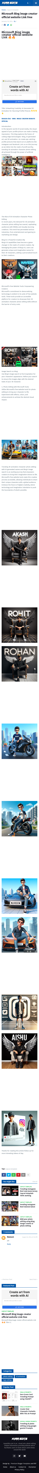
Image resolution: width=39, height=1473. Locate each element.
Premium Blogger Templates (20, 1464)
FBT (35, 1464)
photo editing (7, 1376)
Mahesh (10, 1237)
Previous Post (7, 1279)
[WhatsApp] (11, 25)
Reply (9, 1244)
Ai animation (20, 1376)
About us (13, 1467)
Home (4, 10)
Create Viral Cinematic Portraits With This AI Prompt (28, 1411)
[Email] (23, 1175)
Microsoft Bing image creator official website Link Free (16, 1315)
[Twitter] (8, 25)
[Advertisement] (19, 60)
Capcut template (13, 10)
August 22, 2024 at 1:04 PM (29, 1237)
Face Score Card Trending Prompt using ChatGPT (27, 1396)
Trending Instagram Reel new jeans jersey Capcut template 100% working (28, 1192)
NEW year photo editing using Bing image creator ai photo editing (27, 1222)
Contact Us (22, 1467)
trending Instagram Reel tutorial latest (27, 1206)
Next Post (33, 1279)
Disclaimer (32, 1467)
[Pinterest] (18, 1175)
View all (34, 1181)
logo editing (7, 1380)
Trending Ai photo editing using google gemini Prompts (28, 1426)
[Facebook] (5, 25)
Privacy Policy (19, 1470)
